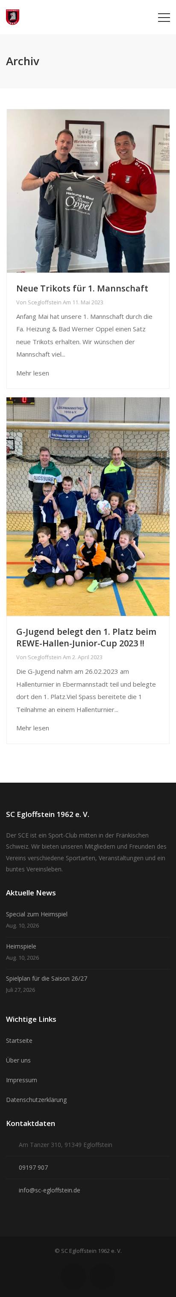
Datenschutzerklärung (36, 1100)
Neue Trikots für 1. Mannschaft (82, 288)
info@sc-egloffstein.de (49, 1190)
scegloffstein (45, 302)
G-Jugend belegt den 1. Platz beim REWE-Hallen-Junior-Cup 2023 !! (86, 637)
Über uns (18, 1060)
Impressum (21, 1080)
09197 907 (33, 1167)
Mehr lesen (32, 373)
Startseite (19, 1040)
